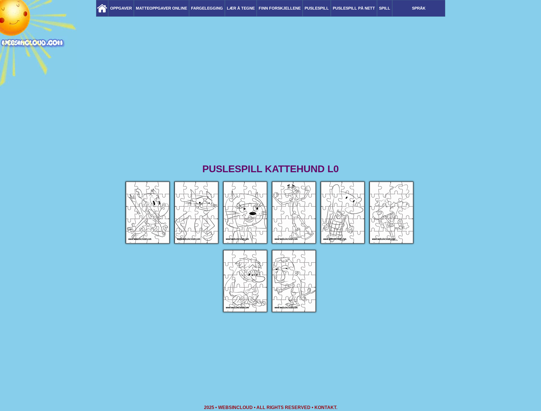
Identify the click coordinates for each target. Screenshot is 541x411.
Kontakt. (325, 407)
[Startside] (102, 8)
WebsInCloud (235, 407)
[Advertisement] (270, 118)
